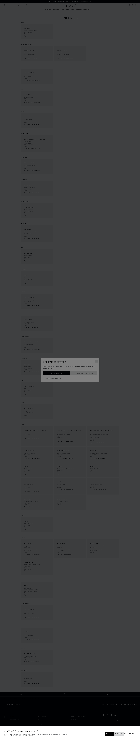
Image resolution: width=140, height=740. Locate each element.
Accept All (109, 733)
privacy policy (32, 735)
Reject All (119, 733)
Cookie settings (129, 733)
